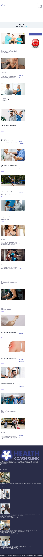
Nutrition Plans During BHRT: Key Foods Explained (7, 532)
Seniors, (36, 514)
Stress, (1, 515)
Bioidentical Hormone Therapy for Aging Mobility (7, 516)
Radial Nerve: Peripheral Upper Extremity (7, 216)
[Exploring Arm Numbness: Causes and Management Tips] (11, 154)
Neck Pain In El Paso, (30, 483)
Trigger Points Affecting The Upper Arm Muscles (8, 358)
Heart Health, (4, 483)
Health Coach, (30, 530)
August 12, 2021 (3, 432)
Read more (2, 54)
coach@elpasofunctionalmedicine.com (5, 463)
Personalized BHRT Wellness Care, (20, 514)
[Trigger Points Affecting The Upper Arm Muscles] (11, 346)
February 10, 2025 (3, 72)
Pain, (23, 546)
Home (17, 26)
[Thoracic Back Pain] (11, 398)
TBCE (35, 555)
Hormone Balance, (38, 530)
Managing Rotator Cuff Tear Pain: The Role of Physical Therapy (8, 100)
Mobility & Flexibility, (6, 514)
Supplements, (9, 531)
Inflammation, (13, 483)
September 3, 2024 (3, 164)
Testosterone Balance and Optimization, (7, 515)
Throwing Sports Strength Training (6, 191)
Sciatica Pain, (34, 483)
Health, (27, 530)
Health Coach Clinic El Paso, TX (4, 555)
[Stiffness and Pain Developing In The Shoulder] (11, 230)
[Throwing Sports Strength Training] (11, 180)
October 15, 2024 (3, 139)
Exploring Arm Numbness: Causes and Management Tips (9, 166)
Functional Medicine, (23, 530)
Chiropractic (4, 137)
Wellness (17, 515)
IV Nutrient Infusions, (18, 483)
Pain (7, 329)
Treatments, (14, 515)
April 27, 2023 (3, 264)
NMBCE (41, 555)
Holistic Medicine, (11, 546)
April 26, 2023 (3, 278)
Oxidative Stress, (13, 514)
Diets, (11, 530)
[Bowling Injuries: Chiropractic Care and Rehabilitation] (11, 423)
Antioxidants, (5, 530)
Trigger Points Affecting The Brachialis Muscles (8, 332)
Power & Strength (9, 262)
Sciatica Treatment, (39, 483)
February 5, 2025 (3, 98)
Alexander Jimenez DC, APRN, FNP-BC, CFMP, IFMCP (11, 486)
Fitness (3, 262)
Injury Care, (15, 546)
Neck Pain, (26, 483)
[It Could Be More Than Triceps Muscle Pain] (11, 294)
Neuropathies (10, 162)
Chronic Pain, (5, 546)
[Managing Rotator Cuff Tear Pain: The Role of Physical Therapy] (11, 89)
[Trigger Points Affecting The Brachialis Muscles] (11, 320)
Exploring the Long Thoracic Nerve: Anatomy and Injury (8, 126)
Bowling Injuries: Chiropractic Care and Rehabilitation (7, 434)
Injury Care (4, 96)
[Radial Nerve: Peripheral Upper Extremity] (11, 205)
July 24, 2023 (3, 239)
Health (3, 329)
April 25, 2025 (3, 47)
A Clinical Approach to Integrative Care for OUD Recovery (8, 547)
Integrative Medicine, (20, 546)
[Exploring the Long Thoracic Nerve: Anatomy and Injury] (11, 114)
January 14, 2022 (3, 407)
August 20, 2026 (2, 517)
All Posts (21, 26)
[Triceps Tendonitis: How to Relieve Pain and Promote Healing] (11, 63)
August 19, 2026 (2, 533)
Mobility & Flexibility (11, 96)
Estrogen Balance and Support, (16, 530)
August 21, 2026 (2, 486)
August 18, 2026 (2, 548)
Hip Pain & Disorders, (8, 483)
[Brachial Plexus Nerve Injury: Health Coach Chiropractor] (11, 372)
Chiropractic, (8, 530)
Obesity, (10, 514)
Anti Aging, (1, 530)
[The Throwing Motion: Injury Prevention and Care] (11, 38)
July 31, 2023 (3, 214)
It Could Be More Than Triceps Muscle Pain (7, 306)
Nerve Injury (10, 122)
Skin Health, (38, 514)
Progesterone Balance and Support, (30, 514)
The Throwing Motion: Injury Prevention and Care (9, 49)
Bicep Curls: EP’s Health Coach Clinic (7, 265)
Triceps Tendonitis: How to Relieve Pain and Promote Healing (7, 74)
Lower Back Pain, (23, 483)
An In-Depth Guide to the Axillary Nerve (7, 140)
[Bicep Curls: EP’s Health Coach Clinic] (11, 255)
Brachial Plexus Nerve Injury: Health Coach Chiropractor (7, 384)
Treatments (11, 329)
